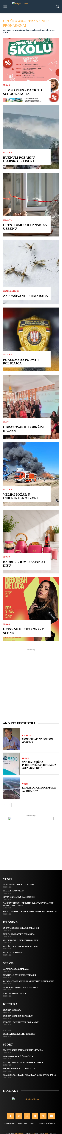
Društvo (7, 220)
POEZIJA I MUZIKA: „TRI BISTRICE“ (19, 1034)
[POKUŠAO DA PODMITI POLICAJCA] (31, 339)
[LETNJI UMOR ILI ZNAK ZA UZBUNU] (31, 204)
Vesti (6, 422)
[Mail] (35, 1116)
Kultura (26, 735)
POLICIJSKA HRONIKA (13, 953)
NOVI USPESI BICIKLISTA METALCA (19, 1069)
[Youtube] (51, 1116)
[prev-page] (5, 805)
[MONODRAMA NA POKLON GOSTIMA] (11, 739)
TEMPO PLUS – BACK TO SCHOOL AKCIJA (22, 92)
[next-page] (10, 805)
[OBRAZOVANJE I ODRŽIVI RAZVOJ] (31, 407)
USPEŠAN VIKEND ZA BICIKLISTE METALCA (23, 1062)
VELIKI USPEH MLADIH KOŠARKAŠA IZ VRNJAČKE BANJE (29, 1075)
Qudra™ (47, 1133)
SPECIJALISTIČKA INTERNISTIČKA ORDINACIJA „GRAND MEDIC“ (39, 765)
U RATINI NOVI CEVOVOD (14, 994)
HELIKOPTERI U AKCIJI (13, 891)
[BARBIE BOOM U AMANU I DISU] (31, 541)
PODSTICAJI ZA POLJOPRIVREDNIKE (19, 975)
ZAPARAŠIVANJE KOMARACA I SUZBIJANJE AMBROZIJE (28, 981)
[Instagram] (18, 1116)
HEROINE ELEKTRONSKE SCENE (23, 631)
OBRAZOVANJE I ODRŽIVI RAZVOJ (24, 429)
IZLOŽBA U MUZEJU (12, 1010)
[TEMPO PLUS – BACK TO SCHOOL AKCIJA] (31, 70)
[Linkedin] (27, 1116)
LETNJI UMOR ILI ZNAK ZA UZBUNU (25, 226)
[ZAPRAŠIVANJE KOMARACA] (31, 272)
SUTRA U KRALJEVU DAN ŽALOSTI (19, 897)
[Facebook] (10, 1116)
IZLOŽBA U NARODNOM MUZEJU (18, 1016)
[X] (43, 1116)
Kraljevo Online (18, 1133)
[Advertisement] (31, 682)
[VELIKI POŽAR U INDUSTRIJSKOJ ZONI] (31, 474)
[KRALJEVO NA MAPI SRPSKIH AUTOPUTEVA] (11, 788)
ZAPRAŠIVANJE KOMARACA (25, 296)
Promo (6, 85)
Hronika (7, 152)
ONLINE (32, 1133)
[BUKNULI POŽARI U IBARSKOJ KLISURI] (31, 137)
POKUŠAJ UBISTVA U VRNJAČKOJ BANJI (21, 946)
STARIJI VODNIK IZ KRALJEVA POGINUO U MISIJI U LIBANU (30, 912)
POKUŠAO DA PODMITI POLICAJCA (21, 361)
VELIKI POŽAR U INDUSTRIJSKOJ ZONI (20, 496)
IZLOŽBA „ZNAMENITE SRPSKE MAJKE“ (21, 1022)
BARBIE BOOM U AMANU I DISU (24, 563)
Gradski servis (11, 291)
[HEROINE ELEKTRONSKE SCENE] (31, 609)
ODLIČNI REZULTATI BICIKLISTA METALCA (23, 1050)
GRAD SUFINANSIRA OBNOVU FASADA (20, 987)
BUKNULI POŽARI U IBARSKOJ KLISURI (19, 159)
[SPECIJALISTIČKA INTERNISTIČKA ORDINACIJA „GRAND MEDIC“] (11, 764)
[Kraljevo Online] (31, 6)
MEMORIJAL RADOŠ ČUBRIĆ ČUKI (18, 1056)
